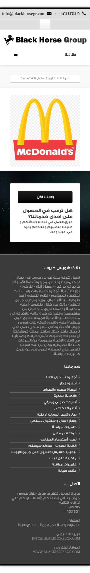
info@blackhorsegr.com (24, 13)
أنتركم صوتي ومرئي (60, 402)
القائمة (70, 55)
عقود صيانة (67, 470)
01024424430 (70, 13)
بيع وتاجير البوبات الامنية (56, 414)
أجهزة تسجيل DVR (61, 377)
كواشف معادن (64, 433)
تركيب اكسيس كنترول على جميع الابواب (43, 452)
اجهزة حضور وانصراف (59, 389)
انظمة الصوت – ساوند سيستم (52, 446)
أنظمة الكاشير (65, 408)
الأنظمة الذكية (65, 396)
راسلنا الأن (45, 197)
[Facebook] (45, 24)
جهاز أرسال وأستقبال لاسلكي (53, 421)
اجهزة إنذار (68, 383)
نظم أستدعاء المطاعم (58, 439)
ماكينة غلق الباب (62, 458)
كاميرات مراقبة (64, 427)
